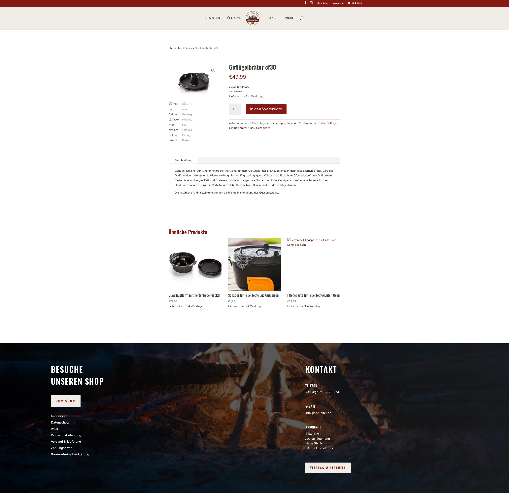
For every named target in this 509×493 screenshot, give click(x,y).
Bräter (321, 123)
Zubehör (189, 48)
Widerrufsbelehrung (66, 435)
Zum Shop (65, 400)
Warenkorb (338, 3)
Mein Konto (323, 3)
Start (172, 48)
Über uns (234, 18)
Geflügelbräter (238, 128)
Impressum (59, 416)
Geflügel (332, 123)
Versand (238, 91)
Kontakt (288, 18)
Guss (251, 128)
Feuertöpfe (278, 123)
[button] (213, 70)
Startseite (213, 18)
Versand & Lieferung (66, 441)
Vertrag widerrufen (328, 468)
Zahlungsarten (61, 448)
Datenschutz (60, 422)
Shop (269, 18)
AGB (54, 429)
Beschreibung (183, 160)
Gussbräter (263, 128)
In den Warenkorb (266, 109)
